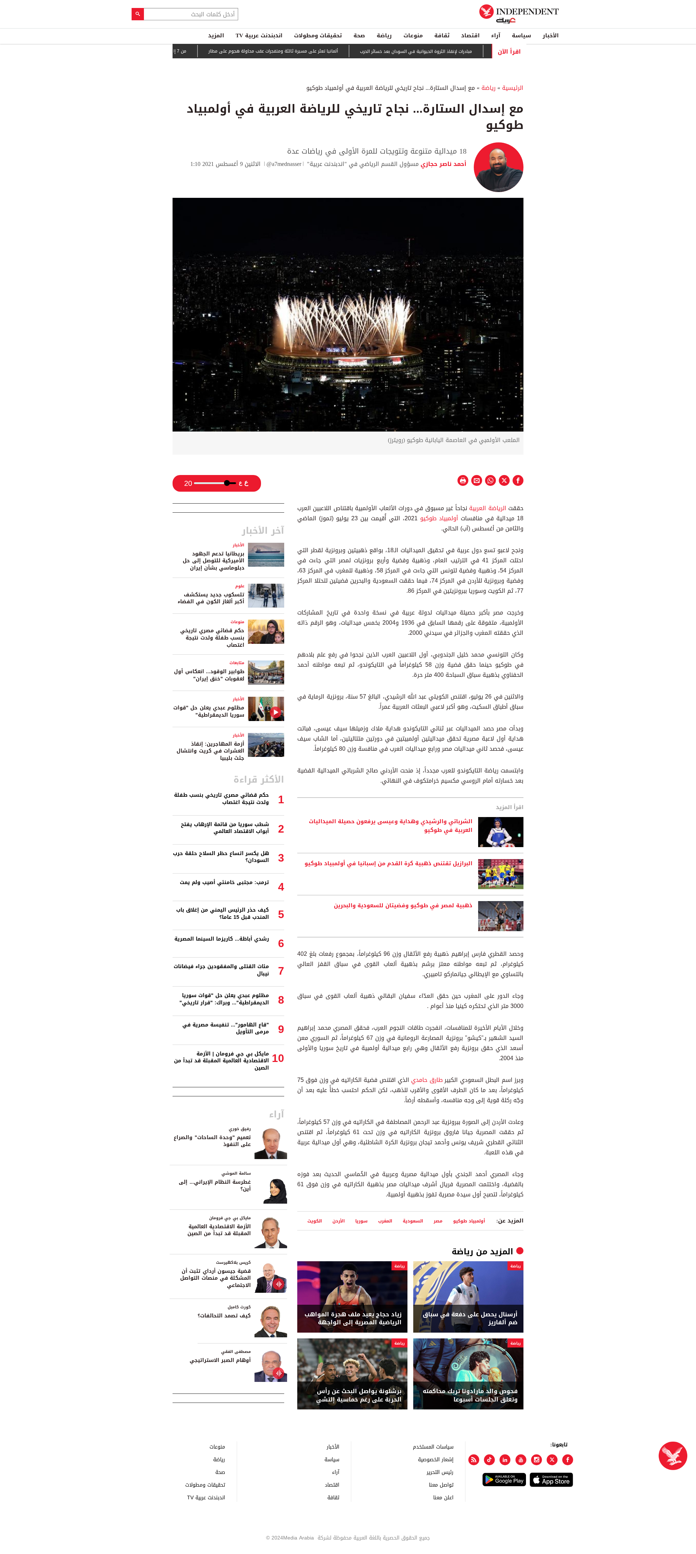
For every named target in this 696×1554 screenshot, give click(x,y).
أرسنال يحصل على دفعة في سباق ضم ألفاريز (470, 1319)
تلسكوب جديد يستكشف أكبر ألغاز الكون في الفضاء (211, 598)
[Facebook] (567, 1459)
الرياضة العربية (487, 508)
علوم (239, 586)
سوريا (361, 1220)
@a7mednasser (283, 164)
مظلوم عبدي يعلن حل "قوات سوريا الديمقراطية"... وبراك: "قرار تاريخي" (224, 999)
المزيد (216, 35)
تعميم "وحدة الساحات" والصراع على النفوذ (212, 1141)
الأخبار (551, 35)
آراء (495, 35)
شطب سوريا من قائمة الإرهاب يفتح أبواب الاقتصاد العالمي (225, 828)
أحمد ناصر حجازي (443, 164)
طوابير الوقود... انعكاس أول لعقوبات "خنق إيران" (209, 675)
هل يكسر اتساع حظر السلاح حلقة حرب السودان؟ (221, 857)
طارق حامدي (426, 1080)
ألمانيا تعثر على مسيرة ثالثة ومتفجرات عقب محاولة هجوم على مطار (296, 51)
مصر (438, 1220)
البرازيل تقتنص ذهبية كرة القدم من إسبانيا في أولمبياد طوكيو (388, 863)
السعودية (413, 1220)
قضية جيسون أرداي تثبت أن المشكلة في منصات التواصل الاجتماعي (215, 1278)
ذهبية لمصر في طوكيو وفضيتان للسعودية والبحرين (403, 906)
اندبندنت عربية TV (259, 35)
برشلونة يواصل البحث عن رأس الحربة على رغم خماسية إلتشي (359, 1395)
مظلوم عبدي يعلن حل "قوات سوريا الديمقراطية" (208, 711)
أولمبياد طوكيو (439, 518)
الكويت (314, 1220)
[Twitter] (552, 1459)
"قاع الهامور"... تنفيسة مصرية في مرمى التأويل (225, 1028)
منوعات (413, 35)
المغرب (385, 1220)
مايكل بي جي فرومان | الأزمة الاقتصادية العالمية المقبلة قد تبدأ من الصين (221, 1061)
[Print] (462, 480)
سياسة (521, 35)
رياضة (384, 35)
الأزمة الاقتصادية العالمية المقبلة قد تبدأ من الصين (219, 1230)
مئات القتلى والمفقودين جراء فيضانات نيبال (221, 970)
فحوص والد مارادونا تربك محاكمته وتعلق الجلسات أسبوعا (470, 1395)
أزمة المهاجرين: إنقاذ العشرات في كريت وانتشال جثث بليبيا (210, 751)
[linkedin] (505, 1459)
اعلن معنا (443, 1497)
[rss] (473, 1459)
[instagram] (536, 1459)
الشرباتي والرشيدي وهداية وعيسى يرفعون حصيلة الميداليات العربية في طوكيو (390, 826)
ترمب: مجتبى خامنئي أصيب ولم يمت (224, 882)
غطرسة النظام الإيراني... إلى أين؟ (215, 1185)
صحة (359, 35)
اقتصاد (470, 35)
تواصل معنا (441, 1484)
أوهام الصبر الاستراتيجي (220, 1360)
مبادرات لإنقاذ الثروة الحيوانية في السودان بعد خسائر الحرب (439, 51)
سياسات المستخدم (433, 1446)
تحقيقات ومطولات (318, 35)
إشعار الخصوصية (435, 1459)
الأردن (338, 1220)
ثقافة (442, 35)
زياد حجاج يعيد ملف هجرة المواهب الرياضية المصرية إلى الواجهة (353, 1319)
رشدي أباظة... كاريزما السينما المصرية (221, 939)
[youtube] (520, 1459)
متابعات (236, 663)
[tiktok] (489, 1459)
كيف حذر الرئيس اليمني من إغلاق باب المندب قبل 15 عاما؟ (222, 913)
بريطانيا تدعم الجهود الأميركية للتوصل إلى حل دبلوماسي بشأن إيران (213, 561)
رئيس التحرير (440, 1471)
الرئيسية (512, 87)
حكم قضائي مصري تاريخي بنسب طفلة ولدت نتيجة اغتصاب (212, 638)
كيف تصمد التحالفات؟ (224, 1316)
